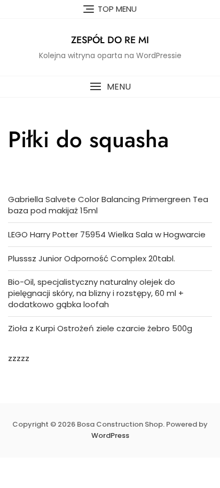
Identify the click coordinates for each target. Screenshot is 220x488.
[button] (110, 87)
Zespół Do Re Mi (110, 40)
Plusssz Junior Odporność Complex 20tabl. (91, 258)
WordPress (110, 435)
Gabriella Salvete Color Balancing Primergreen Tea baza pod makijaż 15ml (108, 205)
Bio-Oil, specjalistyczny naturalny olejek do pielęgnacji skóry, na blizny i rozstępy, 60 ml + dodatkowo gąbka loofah (96, 293)
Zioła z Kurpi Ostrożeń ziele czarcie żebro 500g (100, 328)
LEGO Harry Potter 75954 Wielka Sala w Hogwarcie (107, 234)
